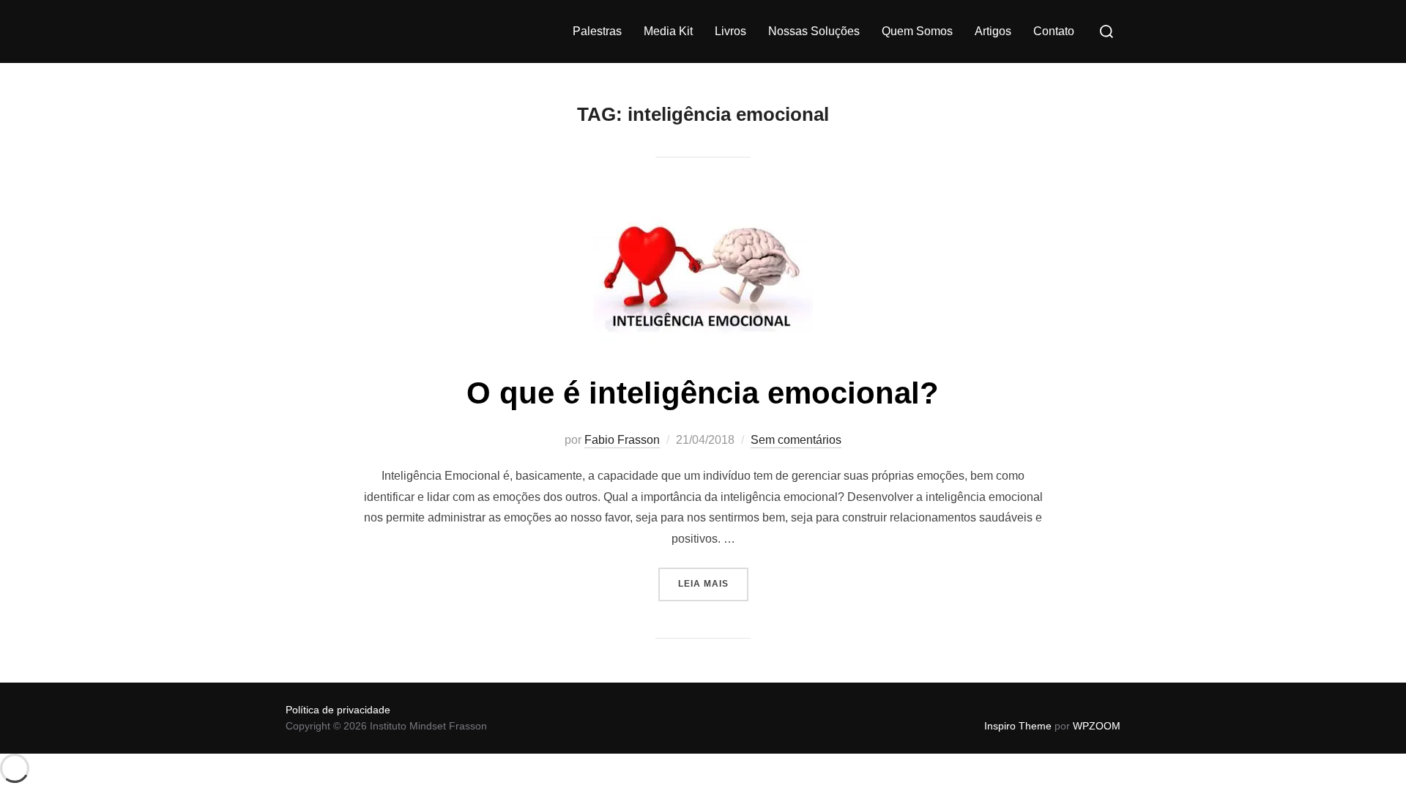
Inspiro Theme (1018, 726)
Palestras (597, 31)
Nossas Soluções (814, 31)
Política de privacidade (338, 710)
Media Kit (668, 31)
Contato (1053, 31)
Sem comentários (796, 440)
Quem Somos (917, 31)
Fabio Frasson (622, 440)
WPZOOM (1096, 726)
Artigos (993, 31)
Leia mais (713, 578)
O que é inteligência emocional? (702, 393)
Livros (730, 31)
